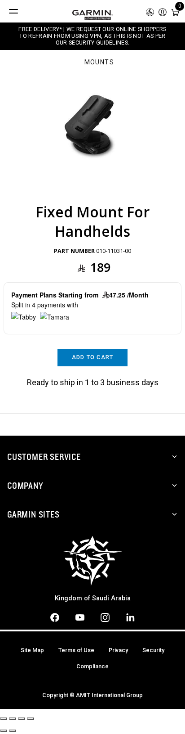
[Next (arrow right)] (12, 730)
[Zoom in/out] (30, 718)
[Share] (12, 718)
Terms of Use (76, 650)
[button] (163, 11)
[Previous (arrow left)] (3, 730)
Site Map (32, 650)
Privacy (118, 650)
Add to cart (93, 357)
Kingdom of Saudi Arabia (93, 598)
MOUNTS (99, 62)
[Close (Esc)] (3, 718)
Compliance (92, 666)
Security (153, 650)
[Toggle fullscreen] (21, 718)
